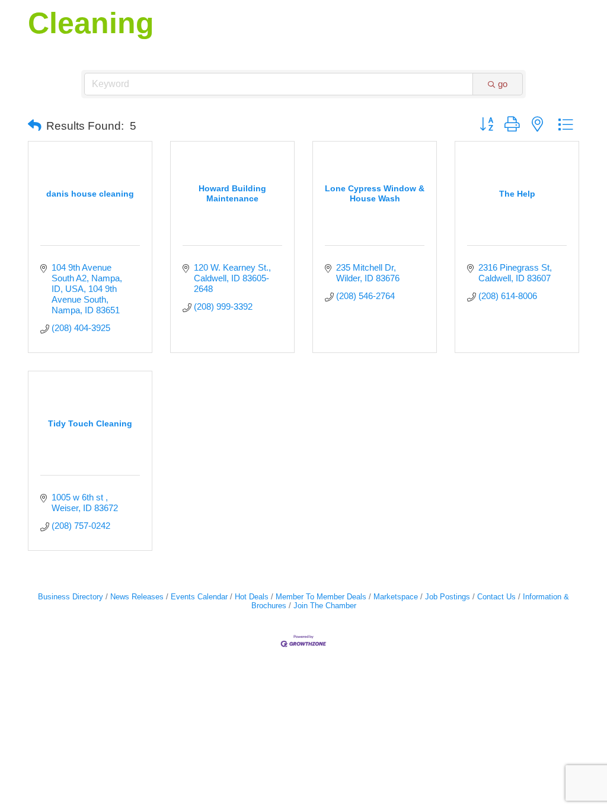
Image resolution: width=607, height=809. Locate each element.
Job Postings (447, 596)
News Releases (137, 596)
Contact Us (496, 596)
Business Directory (70, 596)
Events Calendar (199, 596)
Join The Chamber (324, 605)
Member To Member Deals (321, 596)
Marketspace (395, 596)
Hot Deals (252, 596)
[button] (34, 126)
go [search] (502, 84)
